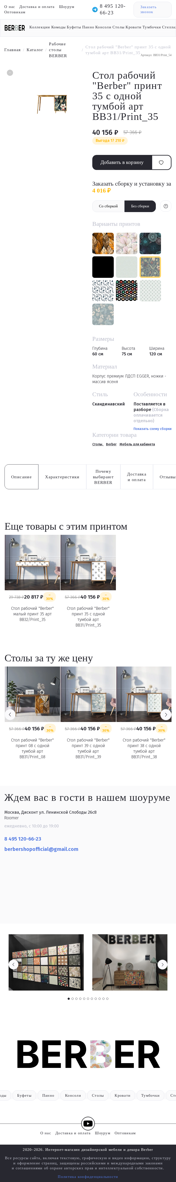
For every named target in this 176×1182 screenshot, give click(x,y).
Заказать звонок (148, 9)
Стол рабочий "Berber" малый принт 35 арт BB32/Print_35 (32, 614)
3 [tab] (76, 999)
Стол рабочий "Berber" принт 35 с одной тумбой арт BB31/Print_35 (88, 617)
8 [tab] (96, 999)
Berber (111, 444)
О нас (9, 7)
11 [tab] (107, 999)
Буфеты (74, 27)
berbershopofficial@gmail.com (42, 849)
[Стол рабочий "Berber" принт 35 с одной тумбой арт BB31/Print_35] (88, 562)
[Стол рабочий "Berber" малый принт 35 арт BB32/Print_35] (32, 562)
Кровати (133, 27)
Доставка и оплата (37, 7)
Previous (10, 714)
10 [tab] (103, 999)
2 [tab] (72, 999)
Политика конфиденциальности (88, 1176)
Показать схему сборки (152, 429)
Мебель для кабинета (137, 444)
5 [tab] (84, 999)
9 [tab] (100, 999)
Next (165, 714)
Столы (118, 27)
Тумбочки (152, 27)
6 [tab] (88, 999)
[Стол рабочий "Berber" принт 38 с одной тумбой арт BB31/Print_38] (144, 694)
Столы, (98, 444)
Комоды (58, 27)
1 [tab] (69, 999)
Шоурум (66, 7)
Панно (88, 27)
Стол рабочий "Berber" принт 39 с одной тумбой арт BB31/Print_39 (88, 748)
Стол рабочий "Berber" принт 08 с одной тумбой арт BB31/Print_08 (32, 748)
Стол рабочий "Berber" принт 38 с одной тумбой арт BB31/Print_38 (144, 748)
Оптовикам (14, 12)
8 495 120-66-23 (113, 9)
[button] (9, 73)
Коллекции (39, 27)
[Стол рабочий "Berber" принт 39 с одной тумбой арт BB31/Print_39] (88, 694)
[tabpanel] (46, 962)
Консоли (103, 27)
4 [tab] (80, 999)
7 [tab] (92, 999)
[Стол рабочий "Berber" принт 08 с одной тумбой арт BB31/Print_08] (32, 694)
